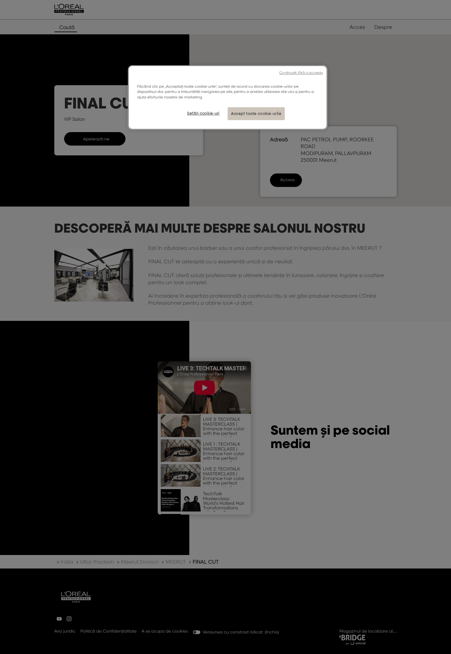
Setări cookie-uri (203, 113)
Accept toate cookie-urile (256, 113)
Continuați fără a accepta (301, 72)
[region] (227, 97)
